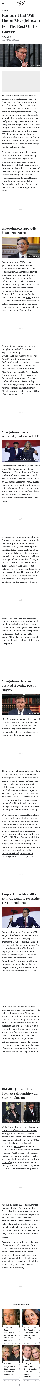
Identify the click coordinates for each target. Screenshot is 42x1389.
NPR (28, 297)
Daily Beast (23, 547)
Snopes (5, 375)
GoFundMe (7, 362)
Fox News (29, 634)
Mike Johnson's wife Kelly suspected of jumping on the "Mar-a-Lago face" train (20, 853)
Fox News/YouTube (33, 713)
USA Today (7, 1162)
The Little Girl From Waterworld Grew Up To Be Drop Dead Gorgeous (10, 1333)
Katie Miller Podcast (14, 131)
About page (30, 1013)
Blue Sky (6, 793)
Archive (17, 1146)
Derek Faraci (9, 37)
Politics (5, 10)
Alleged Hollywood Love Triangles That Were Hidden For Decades (30, 1370)
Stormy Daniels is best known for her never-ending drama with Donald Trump (20, 1130)
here (24, 275)
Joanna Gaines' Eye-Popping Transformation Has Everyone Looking (31, 1332)
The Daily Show (17, 803)
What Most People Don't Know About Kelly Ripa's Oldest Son (9, 1369)
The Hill (9, 837)
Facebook (18, 472)
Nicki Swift (20, 821)
